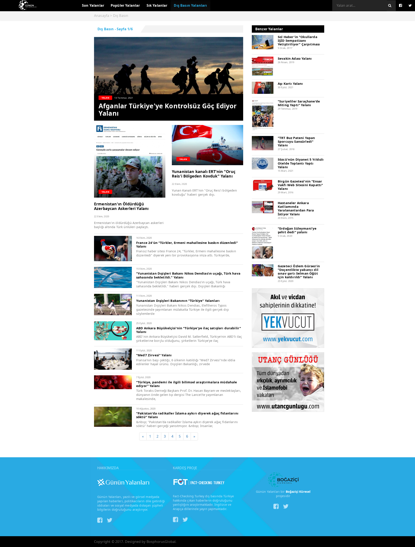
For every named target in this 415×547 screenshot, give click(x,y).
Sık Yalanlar (157, 5)
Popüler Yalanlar (125, 5)
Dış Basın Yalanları (190, 5)
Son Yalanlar (93, 5)
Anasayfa (101, 15)
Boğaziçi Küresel (298, 491)
